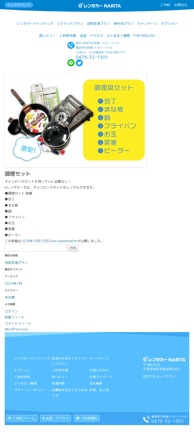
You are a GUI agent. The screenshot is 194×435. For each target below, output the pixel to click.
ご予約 (165, 5)
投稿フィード (15, 317)
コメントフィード (18, 323)
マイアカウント (19, 5)
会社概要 (95, 383)
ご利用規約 (22, 377)
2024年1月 (13, 283)
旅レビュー (47, 35)
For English (144, 35)
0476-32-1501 (92, 57)
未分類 (10, 297)
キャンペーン (147, 23)
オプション (169, 23)
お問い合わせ (99, 370)
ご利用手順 (67, 35)
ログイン (11, 311)
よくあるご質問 (118, 35)
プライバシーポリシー (30, 390)
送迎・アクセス (91, 35)
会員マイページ (100, 377)
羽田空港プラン (98, 23)
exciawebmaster (64, 241)
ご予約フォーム (23, 418)
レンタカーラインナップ (35, 23)
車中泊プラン (124, 23)
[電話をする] (146, 421)
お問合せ (180, 5)
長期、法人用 (99, 390)
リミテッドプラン (70, 23)
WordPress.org (16, 329)
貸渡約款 (58, 383)
